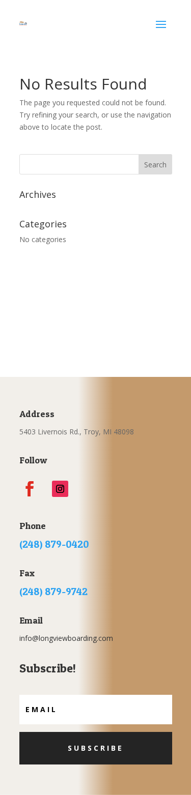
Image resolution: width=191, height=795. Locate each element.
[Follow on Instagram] (60, 489)
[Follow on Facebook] (29, 489)
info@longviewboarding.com (66, 638)
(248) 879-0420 (54, 544)
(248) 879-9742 (53, 591)
